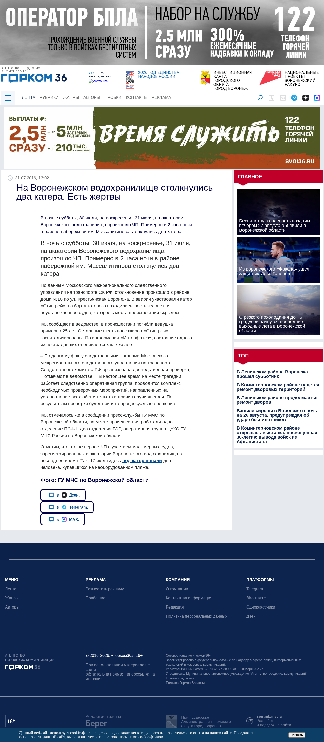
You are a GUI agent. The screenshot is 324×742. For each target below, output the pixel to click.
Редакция (175, 607)
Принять (296, 735)
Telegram (254, 589)
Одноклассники (260, 607)
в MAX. (67, 519)
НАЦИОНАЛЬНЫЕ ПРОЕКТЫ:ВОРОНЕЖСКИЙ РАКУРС (302, 79)
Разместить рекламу (105, 589)
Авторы (91, 97)
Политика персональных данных (196, 616)
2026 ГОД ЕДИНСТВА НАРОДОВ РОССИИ (158, 75)
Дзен (251, 616)
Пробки (113, 97)
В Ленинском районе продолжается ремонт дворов (277, 399)
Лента (28, 97)
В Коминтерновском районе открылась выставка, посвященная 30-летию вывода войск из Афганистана (277, 435)
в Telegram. (72, 507)
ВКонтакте (256, 598)
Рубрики (49, 97)
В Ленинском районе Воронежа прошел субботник (272, 374)
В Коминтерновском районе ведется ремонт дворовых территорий (278, 387)
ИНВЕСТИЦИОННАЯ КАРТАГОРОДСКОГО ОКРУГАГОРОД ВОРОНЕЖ (232, 81)
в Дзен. (68, 495)
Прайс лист (96, 598)
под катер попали (142, 460)
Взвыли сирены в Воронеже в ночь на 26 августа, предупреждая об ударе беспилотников (277, 415)
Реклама (161, 97)
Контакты (137, 97)
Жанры (71, 97)
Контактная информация (189, 598)
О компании (177, 589)
